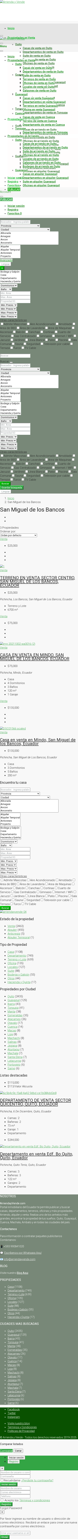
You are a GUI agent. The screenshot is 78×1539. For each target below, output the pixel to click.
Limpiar (6, 264)
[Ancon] (29, 239)
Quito (18, 44)
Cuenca (19, 113)
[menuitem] (16, 206)
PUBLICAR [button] (6, 199)
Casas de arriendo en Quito (40, 129)
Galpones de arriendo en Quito (42, 162)
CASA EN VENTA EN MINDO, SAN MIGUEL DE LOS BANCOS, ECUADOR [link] (34, 656)
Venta (3, 539)
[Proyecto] (10, 256)
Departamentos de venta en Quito (43, 51)
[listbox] (18, 535)
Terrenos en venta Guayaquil (40, 105)
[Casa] (10, 275)
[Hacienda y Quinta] (10, 281)
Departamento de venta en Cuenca (44, 124)
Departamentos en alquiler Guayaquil (46, 177)
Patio (51, 340)
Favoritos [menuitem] (16, 185)
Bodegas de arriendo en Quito (41, 166)
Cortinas (49, 332)
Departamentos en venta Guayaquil (44, 101)
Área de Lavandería (32, 328)
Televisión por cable (56, 344)
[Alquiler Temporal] (10, 250)
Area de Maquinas (59, 328)
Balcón (20, 332)
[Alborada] (29, 233)
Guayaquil (21, 74)
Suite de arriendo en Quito (39, 151)
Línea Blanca (36, 340)
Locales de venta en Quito (38, 86)
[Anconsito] (29, 242)
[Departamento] (10, 278)
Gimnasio (45, 336)
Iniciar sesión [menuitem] (16, 177)
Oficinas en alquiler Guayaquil (41, 171)
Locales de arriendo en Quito (41, 158)
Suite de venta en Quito (37, 55)
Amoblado (65, 324)
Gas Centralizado (25, 336)
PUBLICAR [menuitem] (14, 189)
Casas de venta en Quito (37, 48)
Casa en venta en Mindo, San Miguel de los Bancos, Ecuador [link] (38, 741)
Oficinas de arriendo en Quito (41, 141)
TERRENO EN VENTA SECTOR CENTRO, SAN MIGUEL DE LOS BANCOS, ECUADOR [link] (37, 581)
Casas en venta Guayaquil (38, 98)
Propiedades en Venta (21, 60)
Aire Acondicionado (42, 324)
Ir (2, 268)
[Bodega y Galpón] (10, 271)
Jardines (19, 340)
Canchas (34, 332)
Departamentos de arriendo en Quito (45, 147)
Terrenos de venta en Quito (39, 59)
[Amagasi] (29, 236)
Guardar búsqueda (12, 487)
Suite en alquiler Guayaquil (39, 181)
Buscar (5, 483)
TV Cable (30, 348)
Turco (17, 348)
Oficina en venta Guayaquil (39, 109)
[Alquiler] (10, 246)
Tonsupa (20, 128)
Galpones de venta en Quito (39, 90)
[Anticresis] (10, 253)
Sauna (19, 344)
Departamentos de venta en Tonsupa (45, 112)
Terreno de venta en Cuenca (40, 120)
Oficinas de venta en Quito (39, 63)
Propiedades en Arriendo (23, 136)
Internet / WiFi (64, 336)
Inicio (11, 28)
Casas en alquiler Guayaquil (40, 174)
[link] (2, 566)
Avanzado (6, 260)
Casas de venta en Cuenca (39, 117)
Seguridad (33, 344)
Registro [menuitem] (13, 181)
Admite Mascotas (15, 324)
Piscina (63, 340)
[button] (13, 320)
